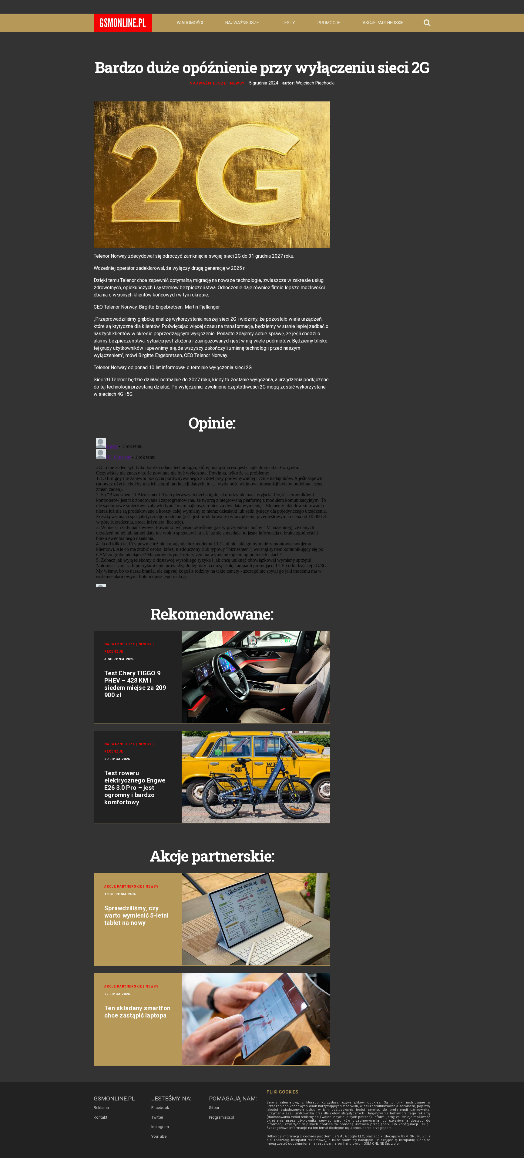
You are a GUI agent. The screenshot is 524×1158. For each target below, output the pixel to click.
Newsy (237, 83)
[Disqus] (212, 511)
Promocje (328, 22)
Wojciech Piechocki (315, 83)
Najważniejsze (242, 22)
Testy (288, 22)
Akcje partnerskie (383, 22)
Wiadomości (190, 22)
